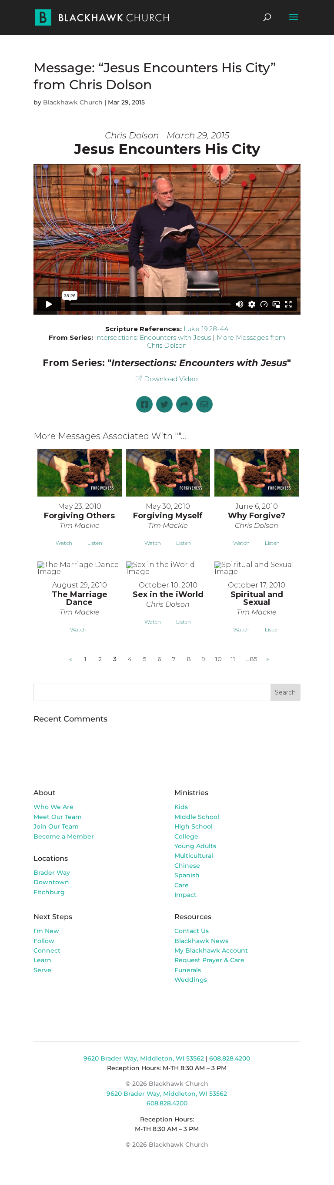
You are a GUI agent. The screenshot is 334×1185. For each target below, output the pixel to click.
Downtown (51, 882)
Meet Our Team (57, 817)
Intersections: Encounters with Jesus (153, 337)
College (186, 836)
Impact (185, 895)
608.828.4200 (229, 1058)
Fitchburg (49, 892)
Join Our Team (56, 826)
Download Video (171, 379)
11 (233, 659)
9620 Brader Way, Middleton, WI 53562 (144, 1058)
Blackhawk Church (73, 102)
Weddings (190, 980)
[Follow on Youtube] (216, 1005)
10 (218, 659)
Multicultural (193, 855)
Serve (42, 970)
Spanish (187, 875)
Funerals (187, 970)
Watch (64, 543)
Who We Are (53, 807)
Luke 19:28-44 (206, 329)
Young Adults (195, 846)
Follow (43, 941)
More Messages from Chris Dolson (216, 341)
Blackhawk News (201, 941)
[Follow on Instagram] (199, 1005)
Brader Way (51, 872)
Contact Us (191, 931)
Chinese (187, 865)
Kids (181, 807)
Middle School (196, 817)
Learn (43, 960)
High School (193, 826)
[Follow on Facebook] (181, 1005)
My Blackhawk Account (211, 950)
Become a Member (63, 836)
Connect (46, 950)
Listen (94, 543)
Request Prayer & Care (209, 960)
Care (181, 885)
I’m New (46, 931)
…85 (251, 659)
